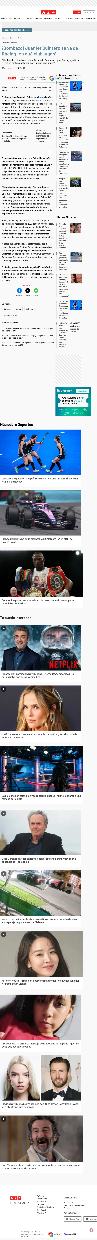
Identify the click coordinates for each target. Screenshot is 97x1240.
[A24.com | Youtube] (23, 1203)
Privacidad (68, 1202)
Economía (38, 18)
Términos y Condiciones (74, 1205)
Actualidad (48, 18)
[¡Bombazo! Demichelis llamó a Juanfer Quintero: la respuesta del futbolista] (44, 136)
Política (29, 18)
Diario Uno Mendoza (45, 1207)
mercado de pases (10, 315)
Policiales (69, 18)
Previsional (79, 18)
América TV (41, 1213)
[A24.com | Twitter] (15, 1203)
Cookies (67, 1208)
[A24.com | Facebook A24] (11, 1203)
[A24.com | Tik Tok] (28, 1203)
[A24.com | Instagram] (19, 1203)
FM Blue (40, 1204)
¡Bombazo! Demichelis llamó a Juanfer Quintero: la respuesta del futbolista (16, 138)
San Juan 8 (41, 1210)
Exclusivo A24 (19, 18)
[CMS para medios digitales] (68, 1234)
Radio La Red (89, 12)
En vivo (77, 12)
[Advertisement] (68, 369)
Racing (20, 38)
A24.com (40, 1196)
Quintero (12, 38)
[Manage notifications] (91, 1230)
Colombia (29, 309)
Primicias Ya (59, 18)
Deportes (89, 18)
